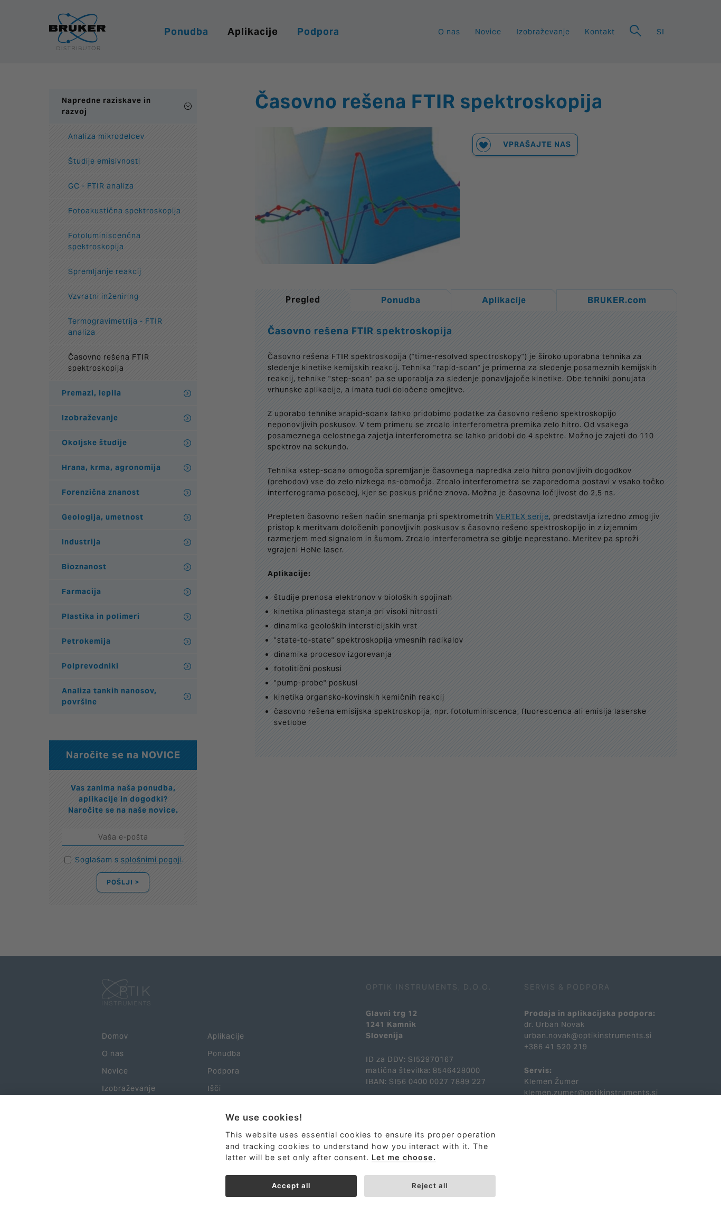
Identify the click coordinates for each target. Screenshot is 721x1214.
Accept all (291, 1185)
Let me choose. (404, 1157)
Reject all (430, 1185)
